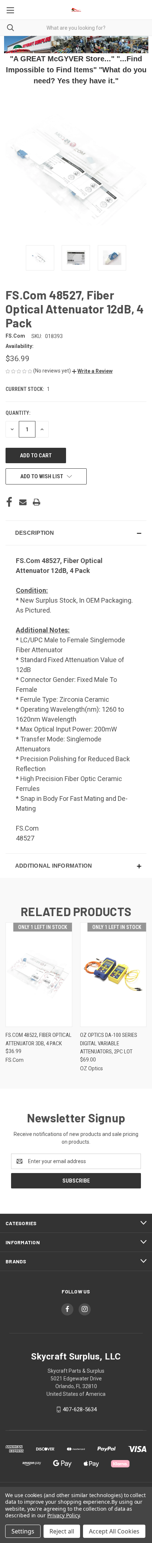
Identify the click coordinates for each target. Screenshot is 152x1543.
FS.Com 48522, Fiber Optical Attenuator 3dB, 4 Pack (39, 1039)
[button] (92, 371)
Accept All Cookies (114, 1531)
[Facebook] (9, 502)
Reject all (61, 1531)
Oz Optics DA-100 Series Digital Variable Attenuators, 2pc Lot (108, 1043)
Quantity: (18, 413)
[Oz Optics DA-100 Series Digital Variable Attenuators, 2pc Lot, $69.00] (113, 974)
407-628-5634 (80, 1409)
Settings (22, 1531)
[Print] (36, 502)
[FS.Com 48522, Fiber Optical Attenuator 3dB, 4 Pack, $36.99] (39, 974)
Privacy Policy (63, 1515)
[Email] (23, 502)
